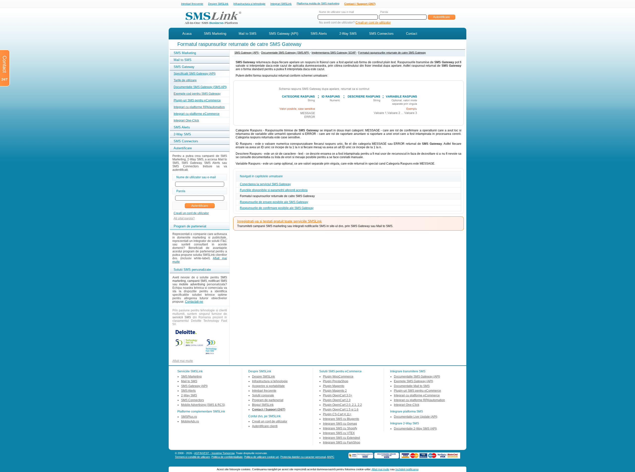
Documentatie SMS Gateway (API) (417, 376)
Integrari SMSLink (281, 3)
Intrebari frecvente (192, 3)
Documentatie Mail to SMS (412, 385)
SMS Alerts (319, 33)
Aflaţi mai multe (380, 469)
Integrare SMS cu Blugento (341, 418)
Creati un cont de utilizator (373, 22)
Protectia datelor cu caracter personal (303, 456)
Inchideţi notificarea (406, 469)
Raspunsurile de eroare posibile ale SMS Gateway (274, 202)
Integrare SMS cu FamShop (341, 442)
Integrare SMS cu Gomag (340, 423)
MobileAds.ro (190, 421)
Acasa (186, 33)
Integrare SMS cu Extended (341, 437)
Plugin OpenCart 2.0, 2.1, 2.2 (342, 404)
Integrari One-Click (186, 120)
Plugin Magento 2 (335, 390)
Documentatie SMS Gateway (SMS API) (200, 87)
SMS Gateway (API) (283, 33)
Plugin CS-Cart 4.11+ (337, 414)
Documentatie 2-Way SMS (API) (415, 428)
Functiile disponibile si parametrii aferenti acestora (274, 190)
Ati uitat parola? (184, 218)
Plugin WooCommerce (338, 376)
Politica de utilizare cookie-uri (261, 456)
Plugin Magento (333, 385)
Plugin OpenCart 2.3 (336, 400)
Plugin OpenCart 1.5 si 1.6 (340, 409)
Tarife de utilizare (185, 80)
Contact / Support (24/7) (360, 3)
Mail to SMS (247, 33)
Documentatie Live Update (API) (415, 416)
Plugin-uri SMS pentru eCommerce (197, 100)
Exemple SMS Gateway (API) (413, 381)
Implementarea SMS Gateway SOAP (334, 52)
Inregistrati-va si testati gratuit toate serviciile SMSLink (279, 221)
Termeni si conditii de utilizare (192, 456)
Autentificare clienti (265, 426)
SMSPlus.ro (189, 416)
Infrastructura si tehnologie (249, 3)
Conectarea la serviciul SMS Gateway (265, 184)
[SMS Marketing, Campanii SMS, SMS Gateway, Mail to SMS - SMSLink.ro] (211, 25)
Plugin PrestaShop (335, 381)
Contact (411, 33)
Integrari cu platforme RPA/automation (199, 107)
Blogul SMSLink (263, 404)
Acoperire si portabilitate (268, 385)
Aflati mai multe (182, 361)
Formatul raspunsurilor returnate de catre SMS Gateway (392, 52)
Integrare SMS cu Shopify (340, 428)
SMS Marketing (215, 33)
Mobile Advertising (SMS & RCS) (203, 404)
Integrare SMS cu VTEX (339, 433)
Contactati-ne (194, 301)
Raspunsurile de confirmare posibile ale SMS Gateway (277, 208)
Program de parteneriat (267, 400)
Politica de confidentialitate (227, 456)
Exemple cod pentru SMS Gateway (197, 93)
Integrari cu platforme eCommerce (197, 114)
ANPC (330, 456)
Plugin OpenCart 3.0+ (337, 395)
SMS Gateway (184, 67)
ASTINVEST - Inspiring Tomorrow (214, 453)
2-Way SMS (348, 33)
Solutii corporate (263, 395)
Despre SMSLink (218, 3)
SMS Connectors (381, 33)
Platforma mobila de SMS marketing (318, 3)
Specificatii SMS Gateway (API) (195, 73)
